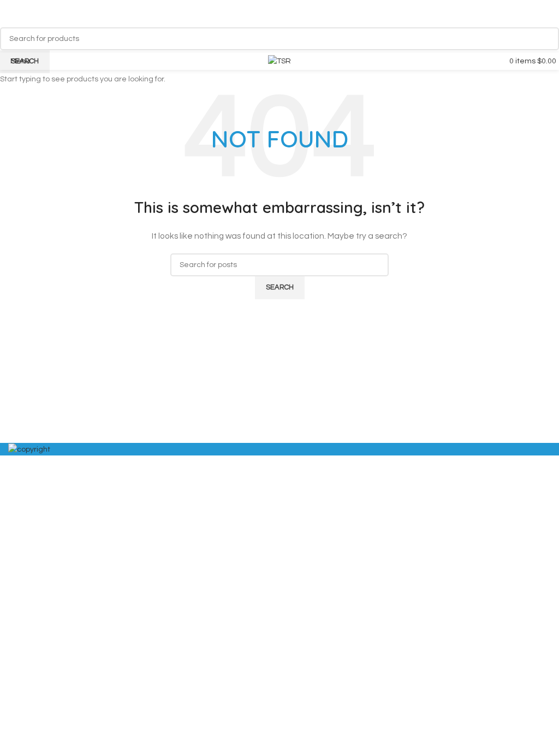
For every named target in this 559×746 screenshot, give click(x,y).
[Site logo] (279, 61)
